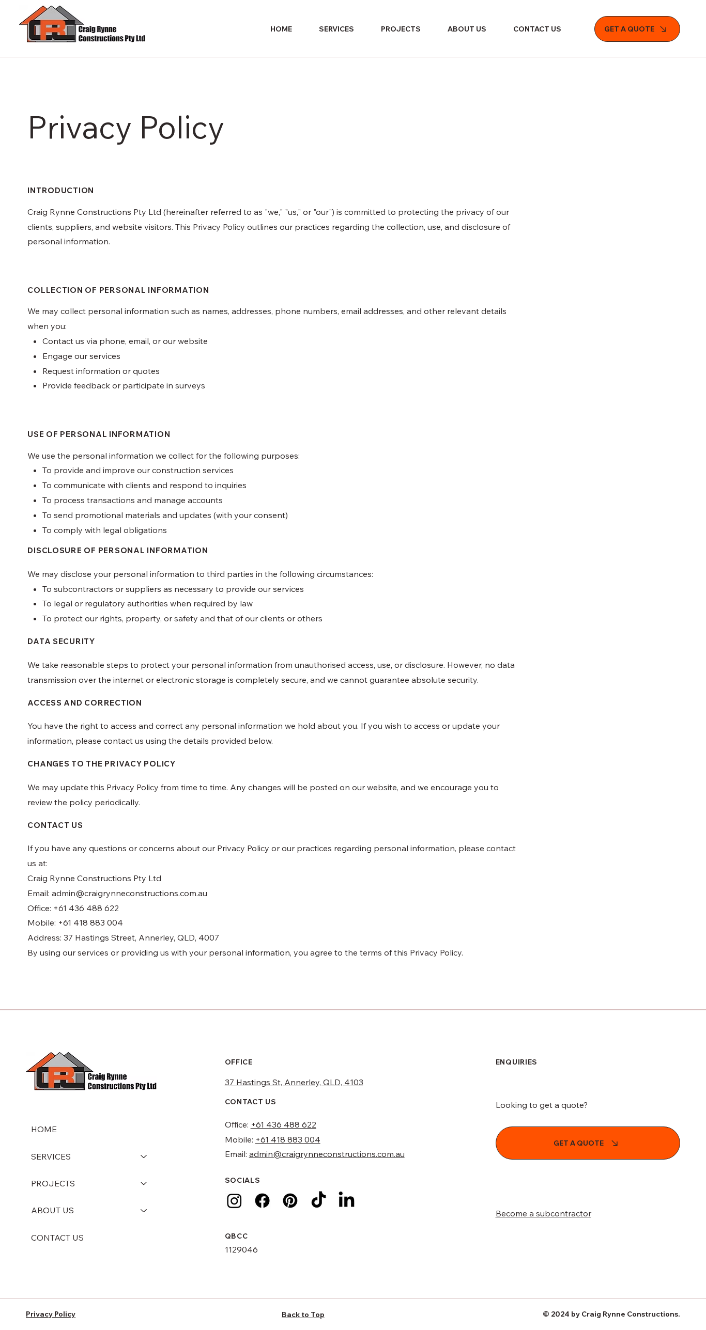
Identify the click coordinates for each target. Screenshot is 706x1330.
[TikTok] (318, 1200)
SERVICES (51, 1156)
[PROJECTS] (144, 1183)
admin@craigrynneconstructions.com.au (327, 1154)
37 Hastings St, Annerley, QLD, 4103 (294, 1082)
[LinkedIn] (346, 1200)
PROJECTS (53, 1183)
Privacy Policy (50, 1314)
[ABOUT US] (144, 1210)
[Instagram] (234, 1200)
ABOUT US (52, 1210)
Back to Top (303, 1314)
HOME (44, 1129)
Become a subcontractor (543, 1213)
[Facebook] (262, 1200)
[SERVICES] (144, 1156)
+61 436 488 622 (283, 1124)
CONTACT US (57, 1237)
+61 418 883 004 (287, 1139)
